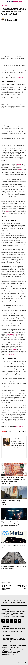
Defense (11, 431)
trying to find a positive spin (11, 334)
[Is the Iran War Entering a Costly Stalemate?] (14, 492)
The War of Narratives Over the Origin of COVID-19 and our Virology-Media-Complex (7, 586)
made (16, 153)
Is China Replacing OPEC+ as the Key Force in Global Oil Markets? (13, 567)
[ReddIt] (16, 24)
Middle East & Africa (5, 498)
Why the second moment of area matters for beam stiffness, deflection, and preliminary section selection (13, 524)
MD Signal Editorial (5, 483)
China (7, 431)
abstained (20, 125)
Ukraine (20, 431)
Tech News (4, 519)
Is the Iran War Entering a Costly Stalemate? (14, 645)
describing (19, 164)
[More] (23, 24)
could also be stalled (10, 354)
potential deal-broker (19, 77)
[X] (6, 24)
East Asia (4, 5)
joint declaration (13, 96)
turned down (9, 215)
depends (15, 349)
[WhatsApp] (9, 24)
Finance (3, 475)
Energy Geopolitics (5, 563)
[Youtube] (19, 621)
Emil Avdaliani (12, 20)
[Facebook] (2, 24)
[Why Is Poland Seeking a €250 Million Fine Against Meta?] (14, 537)
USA (24, 431)
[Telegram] (20, 24)
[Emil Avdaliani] (3, 19)
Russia (16, 431)
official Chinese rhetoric (13, 176)
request (7, 211)
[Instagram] (7, 621)
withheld (9, 130)
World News (4, 542)
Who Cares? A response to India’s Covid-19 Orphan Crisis (21, 586)
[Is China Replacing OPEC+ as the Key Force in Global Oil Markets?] (14, 558)
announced (20, 169)
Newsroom (3, 527)
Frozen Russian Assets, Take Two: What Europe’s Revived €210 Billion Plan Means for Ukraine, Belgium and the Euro (13, 479)
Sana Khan (3, 504)
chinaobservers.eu (19, 426)
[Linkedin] (13, 24)
